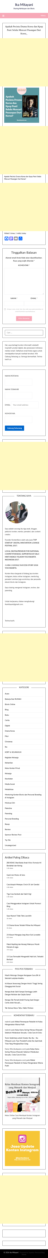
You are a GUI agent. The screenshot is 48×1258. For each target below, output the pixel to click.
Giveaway (8, 742)
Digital (7, 726)
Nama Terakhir (12, 389)
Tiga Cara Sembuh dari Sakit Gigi (19, 894)
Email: (8, 405)
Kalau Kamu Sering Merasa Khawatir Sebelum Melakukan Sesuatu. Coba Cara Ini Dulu (22, 1052)
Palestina (8, 808)
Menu (43, 16)
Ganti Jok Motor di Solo (16, 875)
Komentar (24, 265)
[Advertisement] (24, 62)
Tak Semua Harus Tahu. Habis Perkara (19, 1008)
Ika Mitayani (24, 5)
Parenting (8, 813)
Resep (7, 824)
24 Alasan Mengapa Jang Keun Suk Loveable (23, 935)
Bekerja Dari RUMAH (13, 699)
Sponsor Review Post (13, 835)
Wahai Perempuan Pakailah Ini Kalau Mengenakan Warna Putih (24, 1063)
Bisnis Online (10, 704)
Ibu (6, 747)
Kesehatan (9, 779)
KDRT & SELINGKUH (13, 752)
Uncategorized (10, 845)
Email (34, 298)
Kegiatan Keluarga (11, 758)
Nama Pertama (12, 376)
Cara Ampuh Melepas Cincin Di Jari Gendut (23, 884)
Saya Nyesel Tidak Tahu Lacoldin (19, 916)
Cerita (7, 720)
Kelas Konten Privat (12, 768)
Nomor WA (10, 413)
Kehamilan (9, 763)
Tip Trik (8, 840)
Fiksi (7, 736)
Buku (7, 715)
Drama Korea (10, 731)
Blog (7, 710)
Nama (13, 298)
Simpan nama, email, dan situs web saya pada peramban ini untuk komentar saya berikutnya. (25, 310)
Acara (7, 694)
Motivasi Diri (10, 803)
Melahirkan (9, 789)
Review (8, 829)
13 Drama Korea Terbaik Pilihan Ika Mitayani (23, 925)
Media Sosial (10, 784)
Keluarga (8, 773)
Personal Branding (12, 819)
